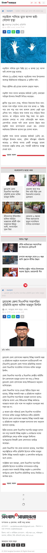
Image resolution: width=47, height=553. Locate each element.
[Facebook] (3, 545)
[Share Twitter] (9, 32)
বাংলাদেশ (10, 11)
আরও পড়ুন (23, 239)
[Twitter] (8, 545)
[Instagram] (18, 545)
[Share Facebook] (4, 32)
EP (32, 3)
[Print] (22, 31)
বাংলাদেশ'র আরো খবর (23, 170)
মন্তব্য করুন (11, 154)
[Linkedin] (13, 545)
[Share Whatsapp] (13, 31)
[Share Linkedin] (18, 32)
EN (36, 3)
